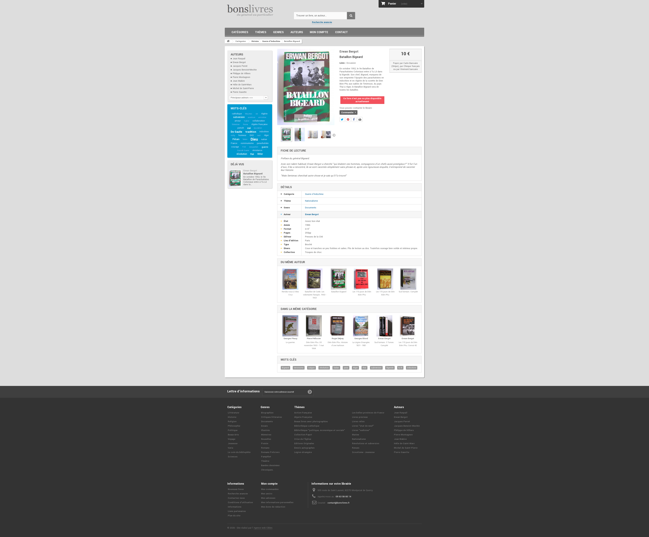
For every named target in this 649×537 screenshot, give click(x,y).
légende (389, 367)
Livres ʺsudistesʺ (361, 430)
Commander (347, 112)
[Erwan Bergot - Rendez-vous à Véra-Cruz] (290, 279)
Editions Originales (304, 443)
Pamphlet (266, 456)
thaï (364, 367)
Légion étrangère (303, 452)
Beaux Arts (233, 434)
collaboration (259, 120)
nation (264, 139)
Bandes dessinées (270, 465)
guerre (265, 147)
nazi (259, 135)
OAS (252, 135)
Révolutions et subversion (365, 443)
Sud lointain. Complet (408, 291)
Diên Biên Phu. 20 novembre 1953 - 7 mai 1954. (314, 345)
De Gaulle (236, 132)
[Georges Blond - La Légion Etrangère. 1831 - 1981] (361, 325)
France (234, 143)
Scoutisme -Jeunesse (363, 452)
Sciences (232, 456)
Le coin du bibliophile (239, 452)
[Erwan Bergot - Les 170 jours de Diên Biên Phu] (362, 279)
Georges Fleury (290, 338)
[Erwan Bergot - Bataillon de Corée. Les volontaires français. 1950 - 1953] (315, 279)
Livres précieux (360, 417)
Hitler (260, 154)
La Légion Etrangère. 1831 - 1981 (361, 344)
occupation (253, 146)
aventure (251, 117)
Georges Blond (361, 338)
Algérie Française (259, 124)
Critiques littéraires (271, 417)
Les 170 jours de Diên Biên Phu (362, 293)
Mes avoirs (266, 493)
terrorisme (298, 367)
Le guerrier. (290, 342)
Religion (232, 421)
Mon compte (319, 32)
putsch (240, 127)
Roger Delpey (338, 338)
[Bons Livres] (258, 10)
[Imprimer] (360, 119)
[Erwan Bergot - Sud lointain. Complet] (408, 279)
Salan (245, 139)
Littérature (233, 412)
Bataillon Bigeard (252, 173)
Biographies (267, 412)
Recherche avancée (322, 22)
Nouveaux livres (236, 489)
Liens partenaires (237, 511)
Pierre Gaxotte (240, 92)
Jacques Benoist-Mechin (245, 69)
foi (252, 154)
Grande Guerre (243, 150)
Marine (355, 434)
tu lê (400, 367)
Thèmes (260, 32)
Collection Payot (303, 434)
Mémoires (266, 434)
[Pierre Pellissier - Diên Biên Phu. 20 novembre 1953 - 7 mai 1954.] (314, 325)
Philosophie (234, 426)
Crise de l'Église (302, 439)
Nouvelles (266, 439)
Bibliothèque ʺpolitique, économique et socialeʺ (319, 430)
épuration (258, 128)
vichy (233, 135)
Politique (232, 430)
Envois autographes (304, 447)
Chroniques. (267, 469)
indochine (264, 131)
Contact (341, 32)
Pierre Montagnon (241, 77)
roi (248, 128)
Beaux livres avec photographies (311, 421)
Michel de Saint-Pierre (243, 88)
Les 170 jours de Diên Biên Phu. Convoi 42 (408, 344)
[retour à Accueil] (228, 41)
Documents (310, 207)
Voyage (231, 439)
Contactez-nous (236, 498)
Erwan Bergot (239, 62)
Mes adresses (268, 498)
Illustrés (265, 430)
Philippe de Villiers (241, 73)
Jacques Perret (240, 66)
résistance (257, 150)
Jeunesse (232, 443)
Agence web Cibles (263, 527)
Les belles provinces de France (368, 412)
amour (238, 120)
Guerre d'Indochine (314, 194)
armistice (262, 117)
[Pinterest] (348, 119)
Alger (266, 135)
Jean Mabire (239, 80)
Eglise (246, 120)
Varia (230, 447)
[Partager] (354, 119)
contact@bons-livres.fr (339, 502)
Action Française (303, 412)
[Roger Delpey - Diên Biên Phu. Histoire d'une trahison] (338, 325)
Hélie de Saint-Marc (242, 84)
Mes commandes (270, 489)
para (346, 367)
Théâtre (265, 461)
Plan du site (234, 515)
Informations (234, 506)
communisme (247, 143)
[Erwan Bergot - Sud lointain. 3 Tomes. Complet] (384, 325)
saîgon (311, 367)
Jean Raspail (239, 58)
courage (235, 146)
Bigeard (285, 367)
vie (257, 113)
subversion (239, 117)
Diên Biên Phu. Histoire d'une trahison (338, 344)
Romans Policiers (270, 452)
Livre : (343, 63)
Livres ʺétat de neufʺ (363, 426)
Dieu (254, 139)
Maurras (248, 113)
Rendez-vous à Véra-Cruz (290, 293)
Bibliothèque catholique (306, 426)
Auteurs (297, 32)
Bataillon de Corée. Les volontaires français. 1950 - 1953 (314, 294)
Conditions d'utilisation (240, 502)
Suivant (334, 135)
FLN (244, 146)
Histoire (232, 417)
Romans (265, 447)
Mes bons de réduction (273, 506)
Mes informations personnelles (277, 502)
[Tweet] (342, 119)
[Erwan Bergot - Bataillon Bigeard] (235, 178)
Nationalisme (311, 200)
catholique (237, 113)
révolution (242, 154)
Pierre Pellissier (314, 338)
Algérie (264, 113)
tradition (250, 132)
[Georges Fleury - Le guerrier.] (290, 325)
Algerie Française (303, 417)
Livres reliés (358, 421)
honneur (242, 135)
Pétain (235, 139)
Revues (355, 447)
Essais (264, 426)
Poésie (264, 443)
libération (236, 124)
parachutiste (263, 143)
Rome (245, 124)
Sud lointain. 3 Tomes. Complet (384, 344)
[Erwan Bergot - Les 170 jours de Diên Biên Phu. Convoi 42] (408, 325)
